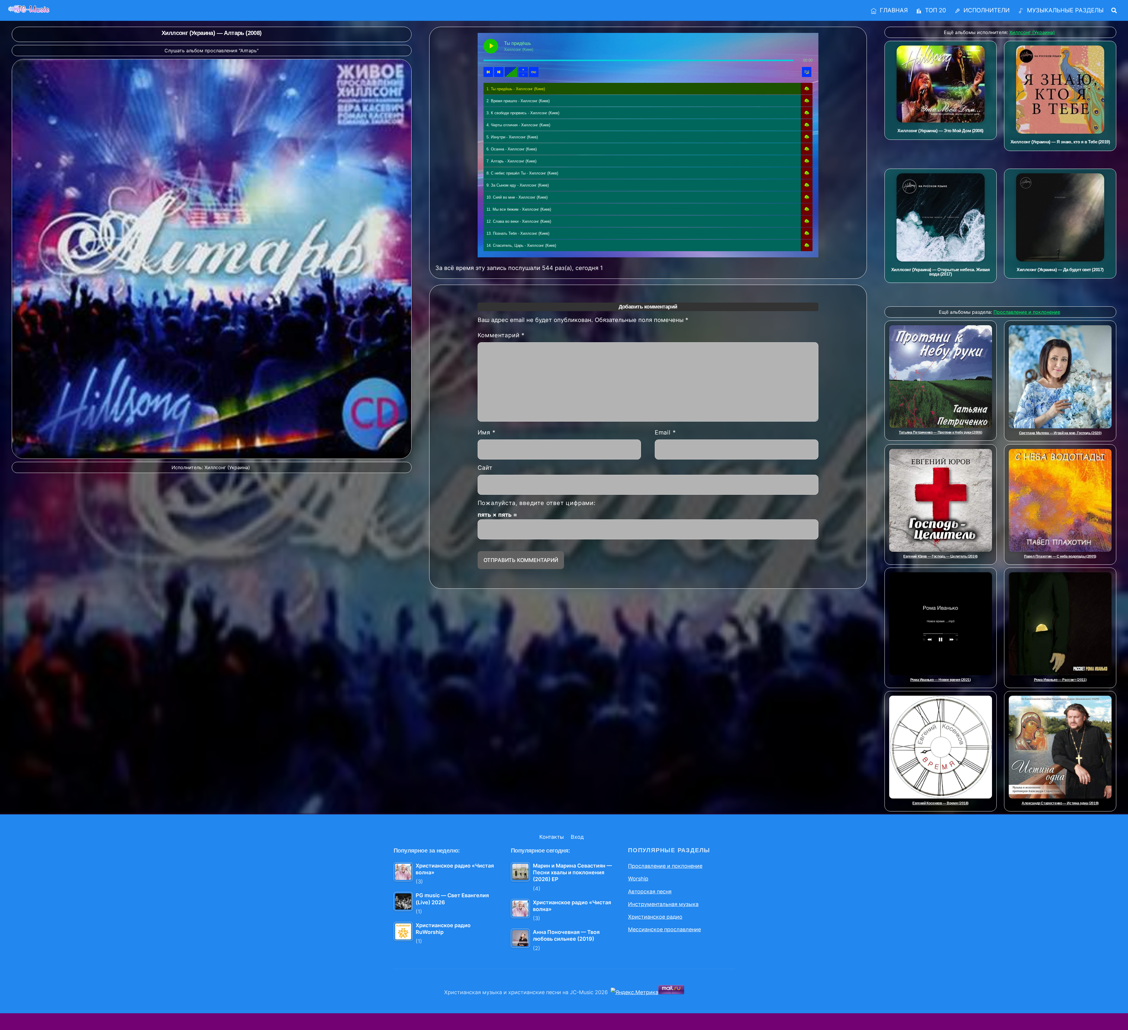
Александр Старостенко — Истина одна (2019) (1060, 803)
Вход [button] (577, 837)
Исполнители (986, 10)
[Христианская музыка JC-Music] (28, 9)
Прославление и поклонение (665, 866)
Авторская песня (650, 891)
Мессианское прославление (664, 929)
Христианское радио (655, 917)
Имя (487, 432)
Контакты (551, 837)
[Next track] (498, 72)
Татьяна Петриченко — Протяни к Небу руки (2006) (940, 432)
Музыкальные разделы (1064, 10)
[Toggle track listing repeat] (533, 72)
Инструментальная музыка (663, 904)
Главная (893, 10)
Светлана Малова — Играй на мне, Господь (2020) (1060, 433)
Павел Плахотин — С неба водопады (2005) (1060, 556)
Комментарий (501, 335)
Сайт (485, 467)
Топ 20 (934, 10)
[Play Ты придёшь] (491, 46)
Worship (638, 878)
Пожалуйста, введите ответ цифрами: (537, 502)
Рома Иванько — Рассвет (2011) (1060, 680)
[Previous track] (488, 72)
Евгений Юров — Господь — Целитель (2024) (940, 556)
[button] (807, 89)
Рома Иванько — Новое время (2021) (940, 680)
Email (665, 432)
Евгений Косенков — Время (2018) (940, 803)
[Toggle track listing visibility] (806, 72)
